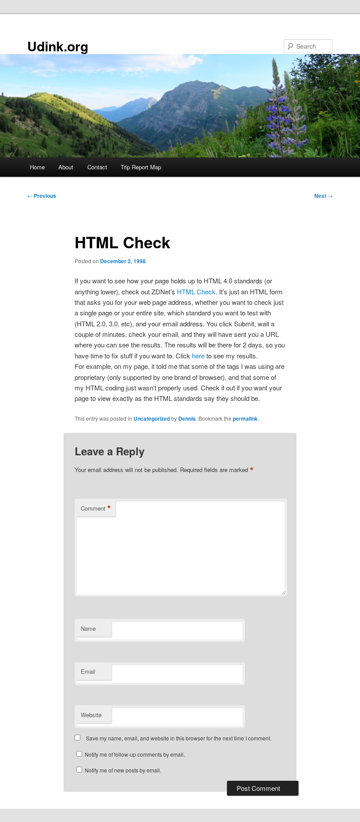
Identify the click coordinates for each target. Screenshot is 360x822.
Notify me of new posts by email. (123, 770)
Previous (41, 196)
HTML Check (196, 291)
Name (88, 628)
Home (37, 167)
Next (323, 196)
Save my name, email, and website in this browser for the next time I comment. (178, 738)
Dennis (187, 418)
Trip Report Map (141, 167)
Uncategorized (151, 418)
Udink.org (57, 45)
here (198, 355)
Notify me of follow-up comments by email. (135, 754)
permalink (245, 418)
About (65, 167)
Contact (97, 167)
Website (91, 715)
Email (88, 671)
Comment (96, 508)
